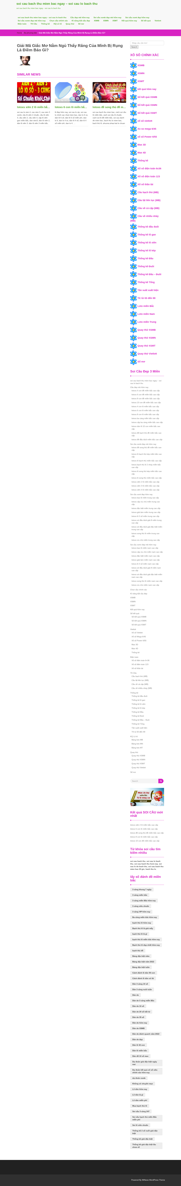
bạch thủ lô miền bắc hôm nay (146, 939)
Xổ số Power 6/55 (139, 640)
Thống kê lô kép (147, 250)
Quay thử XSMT (146, 345)
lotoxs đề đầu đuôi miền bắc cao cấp (147, 439)
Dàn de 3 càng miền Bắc (143, 1001)
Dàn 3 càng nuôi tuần (142, 989)
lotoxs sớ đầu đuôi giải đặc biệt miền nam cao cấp (147, 575)
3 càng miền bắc (139, 895)
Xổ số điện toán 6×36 (140, 660)
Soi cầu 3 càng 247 (140, 1111)
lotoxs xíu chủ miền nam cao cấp (145, 585)
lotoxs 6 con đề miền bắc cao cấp (146, 394)
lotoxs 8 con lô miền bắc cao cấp (145, 414)
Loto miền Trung (147, 322)
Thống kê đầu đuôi (148, 226)
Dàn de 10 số (138, 1006)
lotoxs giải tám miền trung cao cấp (146, 512)
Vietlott (158, 21)
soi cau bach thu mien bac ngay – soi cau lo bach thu (57, 3)
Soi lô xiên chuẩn (140, 1125)
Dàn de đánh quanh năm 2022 (145, 1034)
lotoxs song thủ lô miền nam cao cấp (147, 581)
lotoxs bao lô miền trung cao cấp (145, 498)
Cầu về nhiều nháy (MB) (142, 688)
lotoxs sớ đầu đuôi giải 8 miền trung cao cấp (147, 521)
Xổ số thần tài (145, 184)
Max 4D (142, 152)
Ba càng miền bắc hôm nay (144, 917)
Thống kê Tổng (146, 282)
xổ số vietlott (145, 121)
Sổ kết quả (146, 21)
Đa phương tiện (30, 33)
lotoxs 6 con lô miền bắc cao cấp (71, 107)
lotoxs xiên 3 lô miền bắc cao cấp (145, 486)
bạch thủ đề (137, 951)
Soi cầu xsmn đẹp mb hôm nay (32, 21)
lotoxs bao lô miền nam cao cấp (145, 548)
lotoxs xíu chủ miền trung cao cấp (146, 540)
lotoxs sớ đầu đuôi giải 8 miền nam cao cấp (146, 569)
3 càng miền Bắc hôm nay (144, 901)
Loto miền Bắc (146, 306)
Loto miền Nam (146, 314)
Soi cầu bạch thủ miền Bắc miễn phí (144, 1118)
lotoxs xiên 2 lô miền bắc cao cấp (34, 107)
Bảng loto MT (137, 748)
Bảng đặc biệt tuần (141, 967)
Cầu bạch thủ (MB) (148, 192)
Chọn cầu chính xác (59, 21)
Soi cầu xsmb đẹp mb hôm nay (107, 17)
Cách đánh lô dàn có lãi (143, 978)
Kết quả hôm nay (129, 21)
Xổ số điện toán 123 (149, 176)
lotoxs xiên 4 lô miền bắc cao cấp (145, 490)
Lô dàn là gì (137, 1095)
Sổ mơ (81, 24)
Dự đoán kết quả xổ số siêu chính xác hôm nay (144, 1071)
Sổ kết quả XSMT (147, 113)
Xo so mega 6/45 (147, 129)
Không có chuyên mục (142, 1084)
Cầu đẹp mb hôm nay (80, 17)
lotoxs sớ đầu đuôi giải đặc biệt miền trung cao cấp (147, 528)
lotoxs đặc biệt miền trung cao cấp (146, 508)
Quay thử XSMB (147, 330)
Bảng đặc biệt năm (140, 956)
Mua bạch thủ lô (139, 1106)
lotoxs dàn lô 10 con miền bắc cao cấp (146, 427)
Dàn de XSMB (138, 1028)
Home (19, 33)
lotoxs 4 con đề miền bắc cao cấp (146, 391)
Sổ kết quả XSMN (147, 105)
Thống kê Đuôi (146, 266)
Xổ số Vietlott (137, 633)
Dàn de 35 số (138, 1017)
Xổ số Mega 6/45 (139, 637)
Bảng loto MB (137, 740)
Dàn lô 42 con (138, 1045)
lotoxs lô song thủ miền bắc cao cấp (147, 478)
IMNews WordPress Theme (153, 1180)
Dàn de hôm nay (139, 1023)
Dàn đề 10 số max (140, 1056)
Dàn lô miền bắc (139, 1051)
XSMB (96, 21)
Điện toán (22, 24)
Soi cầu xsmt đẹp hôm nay (137, 17)
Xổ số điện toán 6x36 (149, 168)
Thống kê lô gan (147, 234)
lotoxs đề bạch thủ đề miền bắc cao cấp (146, 434)
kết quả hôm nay (147, 89)
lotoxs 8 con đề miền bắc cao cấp (146, 398)
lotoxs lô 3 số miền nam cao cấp (145, 564)
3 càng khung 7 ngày (141, 889)
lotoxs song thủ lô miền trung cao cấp (145, 534)
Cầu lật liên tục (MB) (149, 200)
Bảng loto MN (137, 744)
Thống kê (45, 24)
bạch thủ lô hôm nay (141, 923)
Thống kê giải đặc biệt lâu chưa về (144, 1145)
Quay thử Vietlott (147, 353)
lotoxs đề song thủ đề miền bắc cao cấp (109, 107)
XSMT (115, 21)
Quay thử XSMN (147, 337)
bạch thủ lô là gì (139, 934)
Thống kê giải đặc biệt (142, 1139)
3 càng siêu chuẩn (140, 906)
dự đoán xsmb (138, 1078)
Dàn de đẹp (137, 1039)
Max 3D (142, 144)
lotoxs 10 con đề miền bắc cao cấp (146, 402)
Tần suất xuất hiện (148, 290)
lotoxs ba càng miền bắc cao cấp (145, 418)
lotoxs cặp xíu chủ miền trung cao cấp (146, 503)
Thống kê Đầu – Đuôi (149, 274)
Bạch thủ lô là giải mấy (142, 928)
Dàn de (135, 995)
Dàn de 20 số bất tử (141, 1012)
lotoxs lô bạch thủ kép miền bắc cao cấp (147, 455)
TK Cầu (33, 24)
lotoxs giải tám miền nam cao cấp (146, 560)
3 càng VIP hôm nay (141, 912)
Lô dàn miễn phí (139, 1100)
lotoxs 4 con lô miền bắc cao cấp (145, 406)
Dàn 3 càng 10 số (140, 984)
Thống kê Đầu (145, 258)
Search (134, 47)
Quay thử (70, 24)
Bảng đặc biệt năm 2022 (143, 962)
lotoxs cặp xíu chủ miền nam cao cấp (147, 552)
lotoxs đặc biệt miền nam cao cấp (146, 556)
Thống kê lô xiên (147, 242)
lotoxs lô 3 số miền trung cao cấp (145, 516)
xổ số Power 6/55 (147, 136)
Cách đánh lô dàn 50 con (143, 973)
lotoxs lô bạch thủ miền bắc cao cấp (147, 461)
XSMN (106, 21)
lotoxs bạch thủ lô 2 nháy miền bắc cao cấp (146, 466)
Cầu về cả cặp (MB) (148, 208)
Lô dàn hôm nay (139, 1089)
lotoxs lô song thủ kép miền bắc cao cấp (147, 472)
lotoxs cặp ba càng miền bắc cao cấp (147, 422)
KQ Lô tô (58, 24)
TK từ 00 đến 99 (146, 298)
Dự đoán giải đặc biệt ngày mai (144, 1063)
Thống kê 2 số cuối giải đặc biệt (145, 1132)
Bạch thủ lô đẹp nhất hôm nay (146, 945)
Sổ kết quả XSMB (147, 97)
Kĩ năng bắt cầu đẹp (81, 21)
